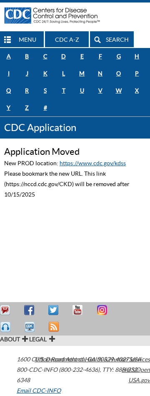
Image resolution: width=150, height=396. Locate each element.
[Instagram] (103, 310)
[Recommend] (30, 310)
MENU (27, 39)
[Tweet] (54, 310)
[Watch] (30, 327)
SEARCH (117, 39)
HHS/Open (136, 369)
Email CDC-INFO (39, 390)
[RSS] (54, 327)
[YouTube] (78, 310)
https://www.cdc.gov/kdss (93, 163)
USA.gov (139, 380)
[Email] (6, 310)
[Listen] (6, 327)
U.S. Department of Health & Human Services (92, 359)
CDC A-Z (67, 39)
